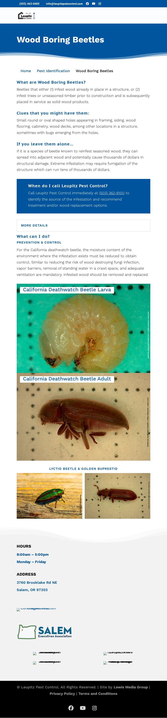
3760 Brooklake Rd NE (37, 582)
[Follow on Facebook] (71, 708)
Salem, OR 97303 (32, 590)
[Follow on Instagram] (94, 708)
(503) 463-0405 (29, 3)
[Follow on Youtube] (83, 708)
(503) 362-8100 (111, 193)
